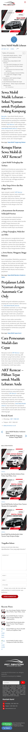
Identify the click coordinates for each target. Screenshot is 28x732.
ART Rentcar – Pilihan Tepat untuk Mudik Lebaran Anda (14, 84)
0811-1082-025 (14, 419)
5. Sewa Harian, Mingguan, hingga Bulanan (13, 75)
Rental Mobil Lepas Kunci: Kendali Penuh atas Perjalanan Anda (15, 629)
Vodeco (19, 676)
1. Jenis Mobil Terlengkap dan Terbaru (14, 64)
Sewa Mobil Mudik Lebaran (13, 45)
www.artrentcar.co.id (9, 425)
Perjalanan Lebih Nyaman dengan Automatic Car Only (12, 79)
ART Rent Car (5, 49)
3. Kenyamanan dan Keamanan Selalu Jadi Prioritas (14, 70)
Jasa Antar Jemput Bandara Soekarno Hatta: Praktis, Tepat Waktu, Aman (12, 475)
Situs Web (5, 585)
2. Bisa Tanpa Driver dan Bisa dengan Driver (14, 67)
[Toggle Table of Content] (23, 53)
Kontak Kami (10, 87)
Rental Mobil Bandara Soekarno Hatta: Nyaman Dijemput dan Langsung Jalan (14, 505)
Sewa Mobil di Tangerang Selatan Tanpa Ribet (14, 436)
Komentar (5, 555)
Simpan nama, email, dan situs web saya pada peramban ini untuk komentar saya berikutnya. (13, 590)
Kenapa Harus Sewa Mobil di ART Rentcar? (12, 61)
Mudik (3, 118)
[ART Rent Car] (9, 5)
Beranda (3, 116)
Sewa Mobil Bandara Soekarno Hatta (15, 432)
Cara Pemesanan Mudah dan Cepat (12, 81)
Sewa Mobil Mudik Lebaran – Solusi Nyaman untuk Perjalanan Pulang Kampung (12, 57)
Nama (4, 575)
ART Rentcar (10, 124)
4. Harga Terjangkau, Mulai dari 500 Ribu (15, 73)
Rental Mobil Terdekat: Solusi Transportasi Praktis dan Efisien (14, 641)
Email (4, 580)
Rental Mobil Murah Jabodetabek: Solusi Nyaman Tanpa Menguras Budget (12, 535)
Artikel (12, 49)
